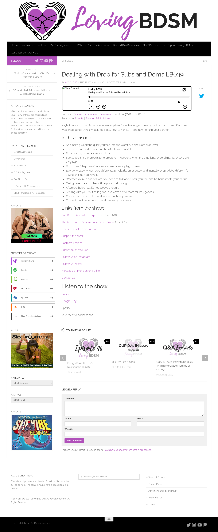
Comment (70, 398)
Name (68, 418)
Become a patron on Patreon (79, 229)
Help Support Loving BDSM (176, 45)
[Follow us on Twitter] (36, 61)
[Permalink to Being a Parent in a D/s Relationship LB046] (88, 348)
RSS (98, 118)
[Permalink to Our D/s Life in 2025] (133, 348)
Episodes (67, 60)
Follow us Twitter (72, 263)
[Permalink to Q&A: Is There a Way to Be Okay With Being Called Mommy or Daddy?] (177, 348)
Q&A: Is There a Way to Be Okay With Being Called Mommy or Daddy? (174, 365)
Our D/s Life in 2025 (123, 361)
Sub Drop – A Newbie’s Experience (83, 215)
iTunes (65, 294)
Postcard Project (72, 242)
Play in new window (85, 114)
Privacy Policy (155, 484)
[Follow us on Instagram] (41, 61)
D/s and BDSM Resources (27, 186)
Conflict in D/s (21, 179)
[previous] (63, 358)
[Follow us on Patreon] (51, 61)
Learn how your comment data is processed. (128, 450)
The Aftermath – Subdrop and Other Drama (88, 222)
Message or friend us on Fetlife (81, 270)
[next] (205, 358)
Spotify (79, 118)
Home (14, 45)
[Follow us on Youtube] (46, 61)
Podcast (26, 45)
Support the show (72, 235)
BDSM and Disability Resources (92, 45)
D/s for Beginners (59, 45)
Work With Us (155, 497)
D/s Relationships (23, 152)
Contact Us (154, 504)
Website (69, 429)
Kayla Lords (71, 82)
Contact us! (69, 277)
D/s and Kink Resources (126, 45)
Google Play (69, 301)
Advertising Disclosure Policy (162, 491)
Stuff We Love (150, 45)
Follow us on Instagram (76, 256)
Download (105, 114)
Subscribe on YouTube (75, 249)
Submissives (20, 165)
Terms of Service (156, 477)
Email (140, 418)
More (106, 118)
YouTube (41, 45)
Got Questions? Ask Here (24, 52)
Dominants (19, 158)
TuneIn (90, 118)
